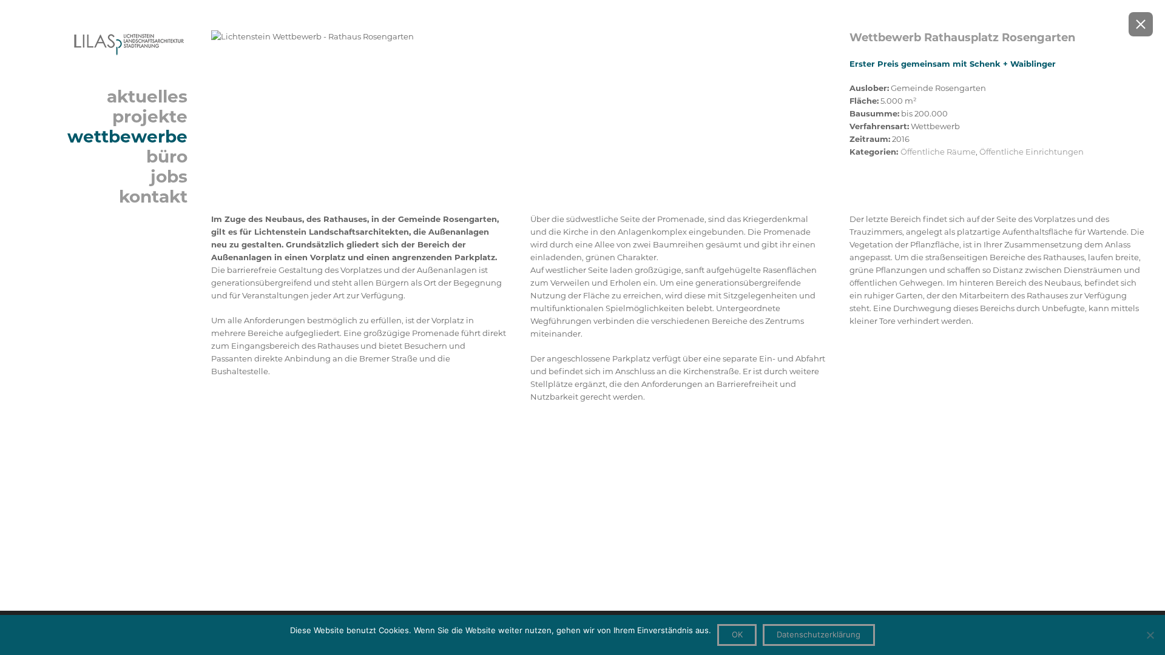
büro (166, 156)
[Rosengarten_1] (518, 36)
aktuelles (147, 96)
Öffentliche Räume (938, 151)
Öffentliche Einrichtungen (1031, 151)
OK (737, 634)
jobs (168, 176)
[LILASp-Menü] (104, 43)
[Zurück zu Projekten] (1141, 24)
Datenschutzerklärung (818, 634)
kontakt (153, 196)
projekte (149, 116)
